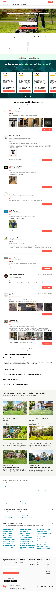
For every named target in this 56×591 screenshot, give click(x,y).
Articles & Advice (23, 4)
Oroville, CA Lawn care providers (26, 494)
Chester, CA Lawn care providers (26, 501)
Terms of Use (12, 585)
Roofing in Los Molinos (7, 531)
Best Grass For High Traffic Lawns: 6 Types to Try (40, 443)
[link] (4, 88)
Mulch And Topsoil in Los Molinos (43, 529)
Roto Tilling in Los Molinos (25, 515)
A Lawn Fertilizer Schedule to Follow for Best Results (39, 468)
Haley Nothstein (6, 441)
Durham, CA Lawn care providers (9, 503)
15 (33, 348)
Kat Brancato (5, 465)
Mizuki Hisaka (31, 465)
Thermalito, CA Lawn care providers (27, 496)
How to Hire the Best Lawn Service (11, 467)
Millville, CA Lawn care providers (26, 490)
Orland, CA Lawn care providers (9, 496)
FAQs (38, 564)
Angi (29, 416)
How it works (48, 561)
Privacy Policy (17, 585)
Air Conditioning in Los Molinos (9, 541)
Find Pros (28, 27)
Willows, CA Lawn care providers (26, 497)
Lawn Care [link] (10, 7)
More (18, 4)
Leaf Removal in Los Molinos (8, 517)
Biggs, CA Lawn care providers (43, 490)
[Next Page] (35, 348)
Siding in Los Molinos (24, 531)
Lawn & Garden (13, 4)
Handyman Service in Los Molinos (26, 539)
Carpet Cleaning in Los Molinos (26, 537)
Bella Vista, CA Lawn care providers (27, 503)
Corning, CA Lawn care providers (9, 486)
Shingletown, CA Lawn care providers (27, 486)
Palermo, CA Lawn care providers (43, 494)
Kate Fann (5, 416)
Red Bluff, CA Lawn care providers (9, 490)
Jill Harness (31, 441)
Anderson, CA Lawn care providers (9, 497)
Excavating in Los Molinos (8, 543)
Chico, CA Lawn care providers (9, 488)
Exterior (8, 4)
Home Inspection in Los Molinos (9, 545)
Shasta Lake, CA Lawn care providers (44, 486)
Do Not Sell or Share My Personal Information (25, 586)
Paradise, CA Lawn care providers (9, 501)
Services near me (23, 565)
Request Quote (47, 129)
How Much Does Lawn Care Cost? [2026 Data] (13, 443)
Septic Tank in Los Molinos (8, 529)
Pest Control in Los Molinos (25, 529)
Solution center (40, 561)
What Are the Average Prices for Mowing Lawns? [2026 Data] (14, 419)
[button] (13, 122)
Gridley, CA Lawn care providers (43, 492)
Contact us (48, 569)
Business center (32, 564)
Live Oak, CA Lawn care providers (43, 501)
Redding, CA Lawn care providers (26, 488)
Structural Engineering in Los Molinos (27, 545)
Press (47, 566)
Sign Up (50, 1)
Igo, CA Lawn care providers (25, 499)
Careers (47, 564)
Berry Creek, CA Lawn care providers (44, 488)
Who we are (48, 562)
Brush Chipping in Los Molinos (26, 517)
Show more (50, 247)
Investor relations (49, 568)
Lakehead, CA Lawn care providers (44, 496)
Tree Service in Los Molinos (8, 547)
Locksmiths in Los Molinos (25, 533)
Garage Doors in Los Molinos (25, 535)
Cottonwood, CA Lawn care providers (10, 499)
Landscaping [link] (5, 7)
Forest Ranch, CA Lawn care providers (10, 492)
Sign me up (10, 573)
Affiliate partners (49, 575)
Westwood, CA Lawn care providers (44, 499)
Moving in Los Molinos (24, 543)
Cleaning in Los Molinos (7, 537)
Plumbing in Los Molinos (7, 533)
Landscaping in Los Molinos (42, 542)
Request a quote (8, 90)
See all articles (7, 398)
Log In (45, 1)
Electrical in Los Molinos (7, 535)
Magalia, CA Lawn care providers (9, 494)
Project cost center (41, 562)
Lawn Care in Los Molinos (8, 515)
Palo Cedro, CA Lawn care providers (27, 492)
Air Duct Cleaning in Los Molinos (26, 541)
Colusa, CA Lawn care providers (43, 497)
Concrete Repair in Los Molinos (9, 539)
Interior (4, 4)
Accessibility (13, 586)
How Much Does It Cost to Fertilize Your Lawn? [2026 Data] (39, 419)
